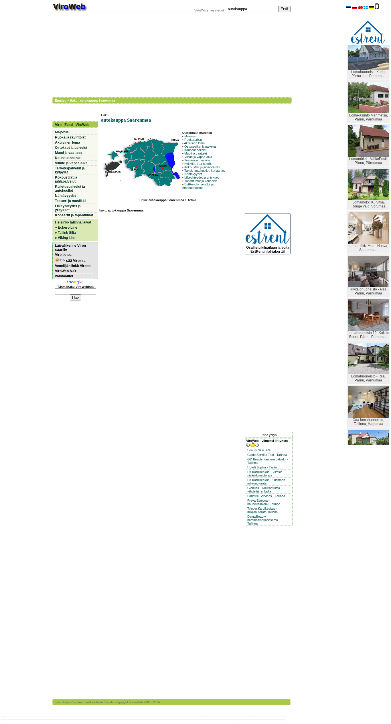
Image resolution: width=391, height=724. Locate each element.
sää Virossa (75, 261)
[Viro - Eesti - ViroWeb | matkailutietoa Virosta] (69, 11)
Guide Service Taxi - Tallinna (267, 454)
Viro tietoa (63, 255)
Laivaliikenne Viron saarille (70, 248)
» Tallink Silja (65, 233)
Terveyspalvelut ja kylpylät (70, 170)
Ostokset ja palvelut (71, 148)
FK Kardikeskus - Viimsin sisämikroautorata (264, 473)
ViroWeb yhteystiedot (209, 10)
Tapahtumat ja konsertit (200, 181)
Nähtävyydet (193, 174)
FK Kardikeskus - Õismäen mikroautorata (266, 481)
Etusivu (60, 100)
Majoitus (190, 136)
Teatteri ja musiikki (197, 160)
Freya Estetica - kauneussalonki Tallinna (263, 502)
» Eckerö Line (66, 227)
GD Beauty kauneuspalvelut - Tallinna (267, 461)
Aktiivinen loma (194, 143)
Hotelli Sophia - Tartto (262, 467)
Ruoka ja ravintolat (70, 137)
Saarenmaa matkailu (197, 132)
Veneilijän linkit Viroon (72, 266)
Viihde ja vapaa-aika (198, 157)
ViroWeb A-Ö (65, 271)
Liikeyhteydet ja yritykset (201, 177)
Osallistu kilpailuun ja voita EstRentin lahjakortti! (267, 249)
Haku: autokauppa (84, 100)
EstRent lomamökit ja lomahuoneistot (198, 186)
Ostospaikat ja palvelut (200, 146)
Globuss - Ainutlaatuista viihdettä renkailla (263, 489)
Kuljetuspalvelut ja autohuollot (70, 189)
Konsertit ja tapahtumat (74, 215)
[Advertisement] (168, 54)
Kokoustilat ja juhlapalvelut (202, 167)
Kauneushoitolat (195, 150)
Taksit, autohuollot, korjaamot (204, 170)
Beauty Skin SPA (258, 450)
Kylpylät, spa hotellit (198, 163)
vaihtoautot (64, 276)
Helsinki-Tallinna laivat (73, 222)
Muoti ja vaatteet (195, 153)
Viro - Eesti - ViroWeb (72, 125)
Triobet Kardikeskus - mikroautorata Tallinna (262, 510)
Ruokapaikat (193, 139)
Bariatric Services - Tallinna (266, 496)
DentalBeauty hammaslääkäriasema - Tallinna (263, 520)
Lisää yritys (269, 435)
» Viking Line (65, 238)
